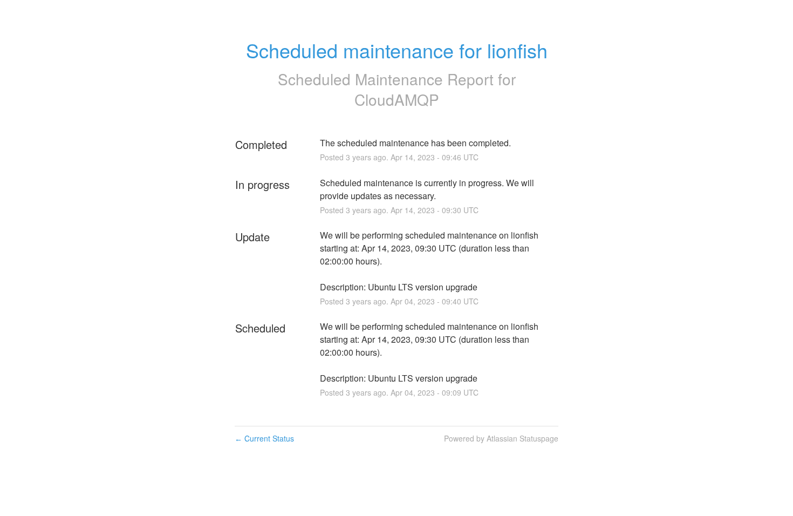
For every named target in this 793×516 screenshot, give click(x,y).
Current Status (264, 438)
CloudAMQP (396, 99)
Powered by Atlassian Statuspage (501, 438)
